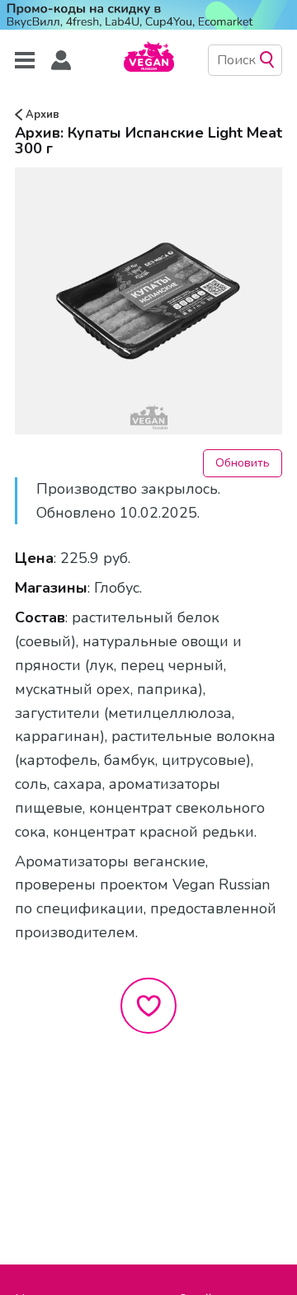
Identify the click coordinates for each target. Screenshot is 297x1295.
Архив (40, 114)
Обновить (242, 463)
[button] (61, 60)
